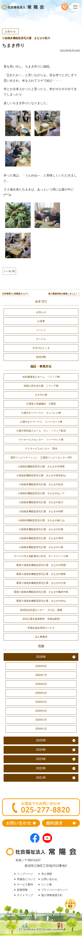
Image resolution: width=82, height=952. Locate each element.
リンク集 (46, 884)
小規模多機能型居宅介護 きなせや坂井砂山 (41, 475)
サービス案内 (25, 884)
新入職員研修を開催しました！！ (64, 293)
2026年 (41, 656)
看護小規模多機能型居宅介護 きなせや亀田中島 (41, 591)
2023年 (41, 759)
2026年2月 (41, 719)
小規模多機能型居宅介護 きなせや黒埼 (41, 538)
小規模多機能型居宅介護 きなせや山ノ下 (41, 493)
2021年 (41, 777)
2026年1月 (41, 728)
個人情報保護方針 (52, 895)
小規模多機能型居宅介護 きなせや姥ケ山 (41, 520)
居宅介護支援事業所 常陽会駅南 (41, 618)
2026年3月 (41, 710)
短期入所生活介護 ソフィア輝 (41, 385)
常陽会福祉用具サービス (41, 627)
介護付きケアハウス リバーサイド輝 (41, 421)
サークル (41, 339)
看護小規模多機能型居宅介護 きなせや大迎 (41, 583)
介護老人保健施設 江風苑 (41, 403)
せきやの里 (41, 394)
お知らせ (10, 31)
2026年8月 (41, 666)
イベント (41, 330)
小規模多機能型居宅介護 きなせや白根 (41, 529)
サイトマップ (25, 895)
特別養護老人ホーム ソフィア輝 (41, 376)
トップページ (25, 873)
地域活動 (41, 356)
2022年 (41, 768)
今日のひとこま (41, 348)
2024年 (41, 749)
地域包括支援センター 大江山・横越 (41, 610)
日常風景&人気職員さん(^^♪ (15, 293)
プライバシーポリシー (54, 889)
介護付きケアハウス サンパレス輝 (41, 412)
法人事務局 (41, 636)
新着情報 (22, 889)
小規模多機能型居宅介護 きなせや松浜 (41, 484)
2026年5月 (41, 692)
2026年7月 (41, 675)
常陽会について (26, 879)
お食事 (41, 321)
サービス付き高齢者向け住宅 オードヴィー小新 (41, 556)
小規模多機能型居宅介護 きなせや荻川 (26, 38)
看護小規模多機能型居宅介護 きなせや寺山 (41, 600)
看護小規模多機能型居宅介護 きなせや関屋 (41, 565)
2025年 (41, 740)
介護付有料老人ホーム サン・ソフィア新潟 (41, 430)
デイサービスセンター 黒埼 (41, 448)
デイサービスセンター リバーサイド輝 (41, 439)
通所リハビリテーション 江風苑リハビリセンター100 (41, 457)
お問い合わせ (49, 879)
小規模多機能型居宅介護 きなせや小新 (41, 547)
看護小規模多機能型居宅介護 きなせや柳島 (41, 574)
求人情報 (46, 873)
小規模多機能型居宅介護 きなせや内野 (41, 511)
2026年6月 (41, 684)
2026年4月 (41, 701)
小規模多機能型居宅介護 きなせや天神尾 (41, 466)
